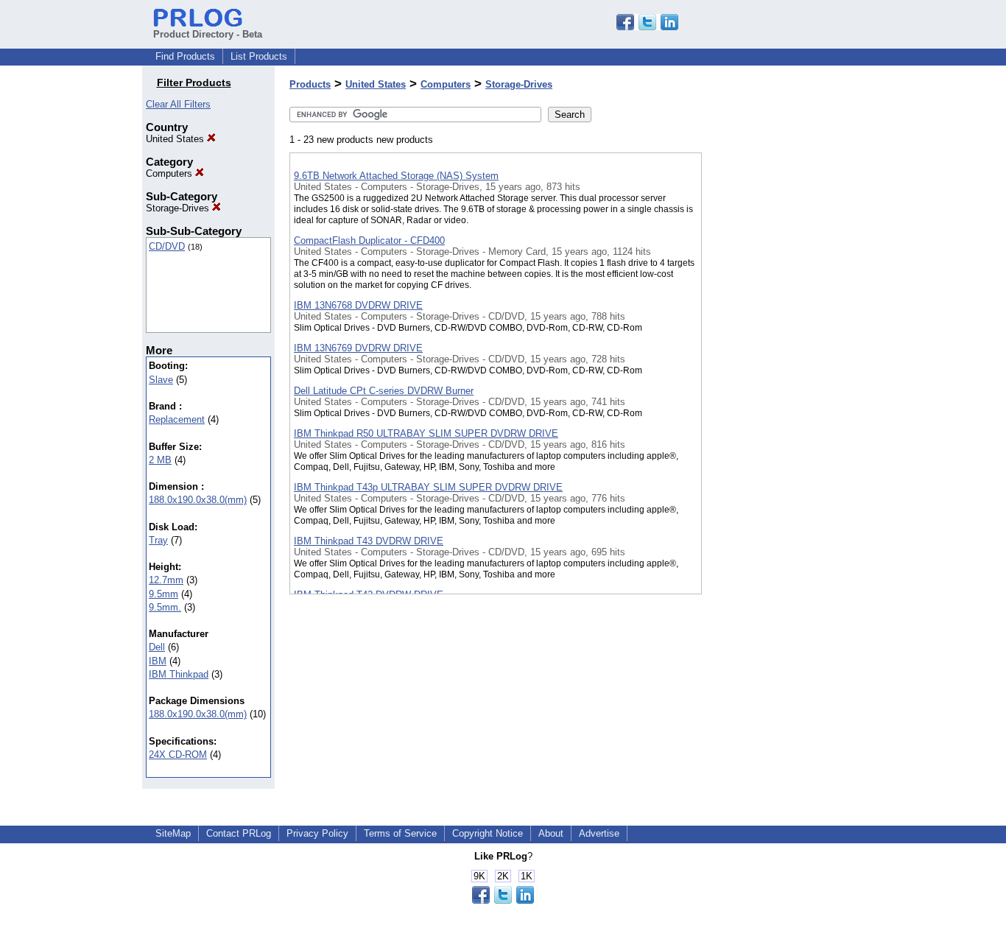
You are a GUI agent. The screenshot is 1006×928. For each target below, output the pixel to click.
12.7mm (166, 580)
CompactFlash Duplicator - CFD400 (369, 240)
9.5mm (163, 594)
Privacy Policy (317, 833)
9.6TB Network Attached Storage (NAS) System (396, 175)
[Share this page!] (647, 26)
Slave (161, 379)
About (550, 833)
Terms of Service (400, 833)
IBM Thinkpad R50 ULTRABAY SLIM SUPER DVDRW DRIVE (426, 433)
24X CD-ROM (178, 754)
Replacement (177, 419)
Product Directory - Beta (207, 34)
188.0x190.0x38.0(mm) (198, 499)
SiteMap (173, 833)
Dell (157, 647)
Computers (170, 173)
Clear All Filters (178, 104)
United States (176, 138)
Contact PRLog (238, 833)
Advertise (599, 833)
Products (310, 84)
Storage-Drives (179, 208)
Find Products (185, 56)
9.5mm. (165, 607)
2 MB (160, 459)
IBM (157, 661)
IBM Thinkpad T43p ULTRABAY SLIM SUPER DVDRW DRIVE (428, 487)
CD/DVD (167, 246)
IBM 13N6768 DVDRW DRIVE (358, 305)
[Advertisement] (775, 382)
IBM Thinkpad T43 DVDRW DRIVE (368, 540)
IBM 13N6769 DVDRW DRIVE (358, 348)
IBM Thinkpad (178, 674)
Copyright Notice (487, 833)
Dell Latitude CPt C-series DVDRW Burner (384, 390)
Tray (158, 540)
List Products (259, 56)
